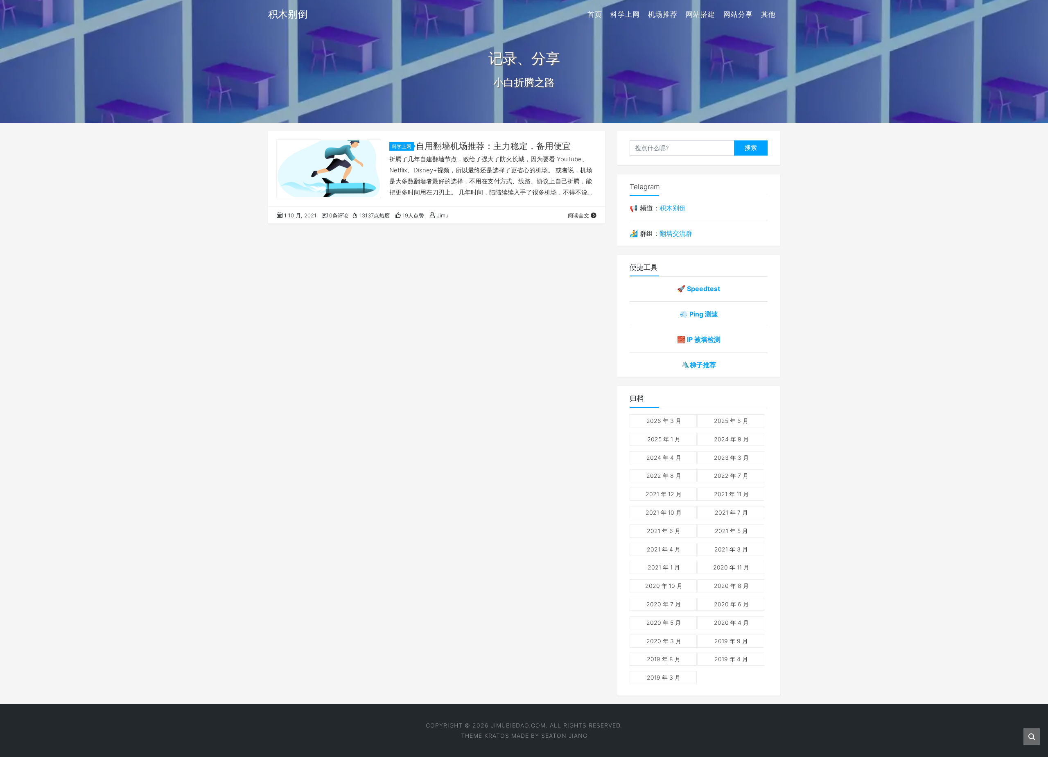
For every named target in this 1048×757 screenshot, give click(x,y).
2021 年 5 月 (731, 530)
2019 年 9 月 (731, 640)
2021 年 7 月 (731, 512)
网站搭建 (700, 14)
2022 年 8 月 (663, 475)
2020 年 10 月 (663, 585)
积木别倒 (673, 208)
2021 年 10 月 (664, 512)
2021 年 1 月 (664, 567)
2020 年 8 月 (731, 585)
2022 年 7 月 (731, 475)
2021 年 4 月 (663, 549)
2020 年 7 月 (663, 604)
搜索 (751, 147)
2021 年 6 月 (663, 530)
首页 (594, 14)
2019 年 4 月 (731, 658)
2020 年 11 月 (731, 567)
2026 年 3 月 (663, 420)
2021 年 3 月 (731, 549)
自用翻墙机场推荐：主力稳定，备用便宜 (493, 146)
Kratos (496, 735)
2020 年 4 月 (731, 622)
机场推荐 (663, 14)
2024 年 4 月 (663, 457)
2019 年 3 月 (663, 677)
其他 (768, 14)
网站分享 (738, 14)
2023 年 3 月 (731, 457)
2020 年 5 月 (663, 622)
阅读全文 (578, 215)
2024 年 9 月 (731, 439)
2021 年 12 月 (664, 493)
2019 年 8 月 (663, 658)
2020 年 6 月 (731, 604)
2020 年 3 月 (663, 640)
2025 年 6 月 (731, 420)
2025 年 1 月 (663, 439)
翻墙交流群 (676, 233)
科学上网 (625, 14)
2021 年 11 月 (731, 493)
